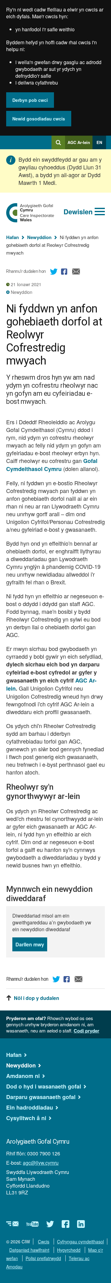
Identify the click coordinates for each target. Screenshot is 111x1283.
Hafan (12, 237)
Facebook (65, 272)
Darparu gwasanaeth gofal (41, 1097)
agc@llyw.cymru (41, 1162)
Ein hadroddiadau (29, 1107)
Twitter (54, 272)
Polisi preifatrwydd (43, 1258)
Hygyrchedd (68, 1250)
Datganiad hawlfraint (29, 1250)
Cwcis (43, 1241)
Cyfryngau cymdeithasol (80, 1241)
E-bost (76, 272)
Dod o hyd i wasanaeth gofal (43, 1086)
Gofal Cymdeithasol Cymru (51, 465)
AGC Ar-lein (80, 144)
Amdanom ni (23, 1076)
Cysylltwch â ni (26, 1118)
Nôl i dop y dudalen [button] (36, 998)
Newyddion (39, 237)
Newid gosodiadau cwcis (38, 119)
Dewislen (78, 211)
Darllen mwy (31, 946)
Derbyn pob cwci (30, 100)
